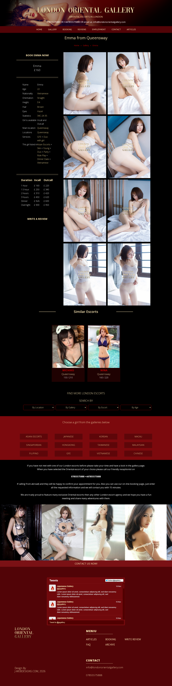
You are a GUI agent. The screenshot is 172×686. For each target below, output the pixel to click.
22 (38, 89)
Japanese (69, 436)
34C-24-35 (42, 115)
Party (46, 151)
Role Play (41, 155)
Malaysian (138, 445)
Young (46, 148)
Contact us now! (86, 563)
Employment (99, 29)
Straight (40, 97)
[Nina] (104, 345)
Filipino (33, 453)
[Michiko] (68, 345)
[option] (21, 532)
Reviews (82, 29)
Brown (40, 106)
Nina (103, 370)
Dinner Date (43, 159)
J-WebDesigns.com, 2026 (30, 671)
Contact (116, 29)
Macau (138, 436)
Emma (95, 45)
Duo (39, 151)
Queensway (43, 127)
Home (39, 29)
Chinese (138, 453)
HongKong (68, 445)
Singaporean (33, 445)
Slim (39, 148)
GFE (39, 136)
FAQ (88, 644)
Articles (131, 29)
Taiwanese (103, 445)
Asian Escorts (43, 144)
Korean (103, 436)
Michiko (68, 370)
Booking (67, 29)
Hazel (40, 111)
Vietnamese (42, 93)
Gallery (52, 29)
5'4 (38, 102)
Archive (110, 644)
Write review (133, 639)
